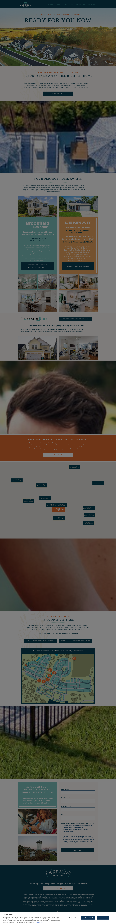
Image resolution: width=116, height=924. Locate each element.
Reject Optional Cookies (88, 917)
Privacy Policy (40, 922)
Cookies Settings (73, 917)
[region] (58, 918)
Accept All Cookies (103, 917)
